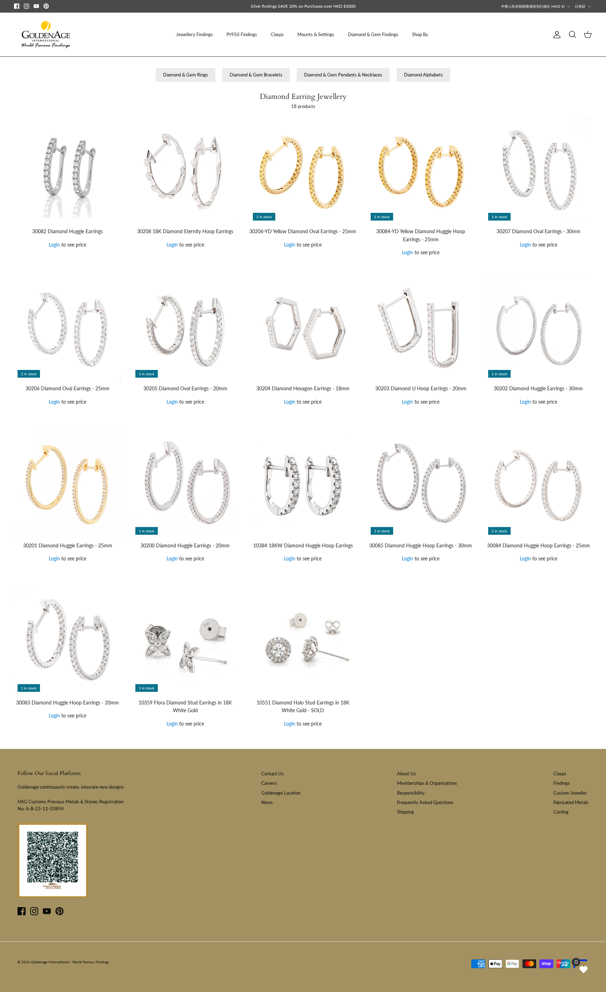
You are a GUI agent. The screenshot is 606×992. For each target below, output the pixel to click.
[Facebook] (16, 6)
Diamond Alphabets (423, 74)
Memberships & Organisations (427, 783)
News (267, 802)
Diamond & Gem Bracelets (256, 74)
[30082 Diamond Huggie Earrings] (67, 170)
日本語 (580, 6)
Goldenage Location (281, 793)
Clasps (277, 34)
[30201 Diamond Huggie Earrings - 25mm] (67, 484)
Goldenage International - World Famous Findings (70, 962)
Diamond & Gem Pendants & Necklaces (343, 74)
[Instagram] (26, 6)
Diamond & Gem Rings (185, 74)
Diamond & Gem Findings (373, 34)
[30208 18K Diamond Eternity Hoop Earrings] (185, 170)
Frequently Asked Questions (425, 802)
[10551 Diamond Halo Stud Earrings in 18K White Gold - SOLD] (303, 641)
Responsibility (411, 793)
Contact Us (272, 773)
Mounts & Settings (315, 34)
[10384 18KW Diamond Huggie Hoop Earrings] (303, 484)
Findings (561, 783)
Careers (269, 783)
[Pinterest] (46, 6)
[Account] (555, 35)
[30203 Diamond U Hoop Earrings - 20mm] (420, 328)
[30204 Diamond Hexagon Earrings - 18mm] (303, 328)
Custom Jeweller (570, 793)
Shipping (405, 812)
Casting (560, 812)
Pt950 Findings (242, 34)
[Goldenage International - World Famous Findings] (45, 35)
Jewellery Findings (194, 34)
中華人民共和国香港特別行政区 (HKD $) (533, 6)
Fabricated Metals (570, 802)
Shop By (420, 34)
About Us (406, 773)
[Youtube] (36, 6)
